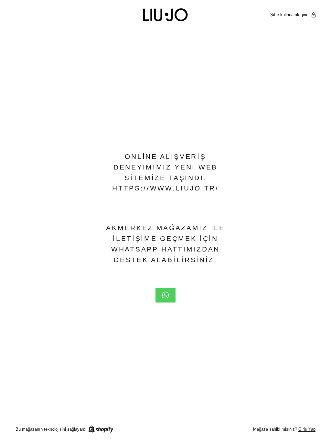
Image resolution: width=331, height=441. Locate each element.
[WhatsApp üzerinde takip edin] (165, 295)
